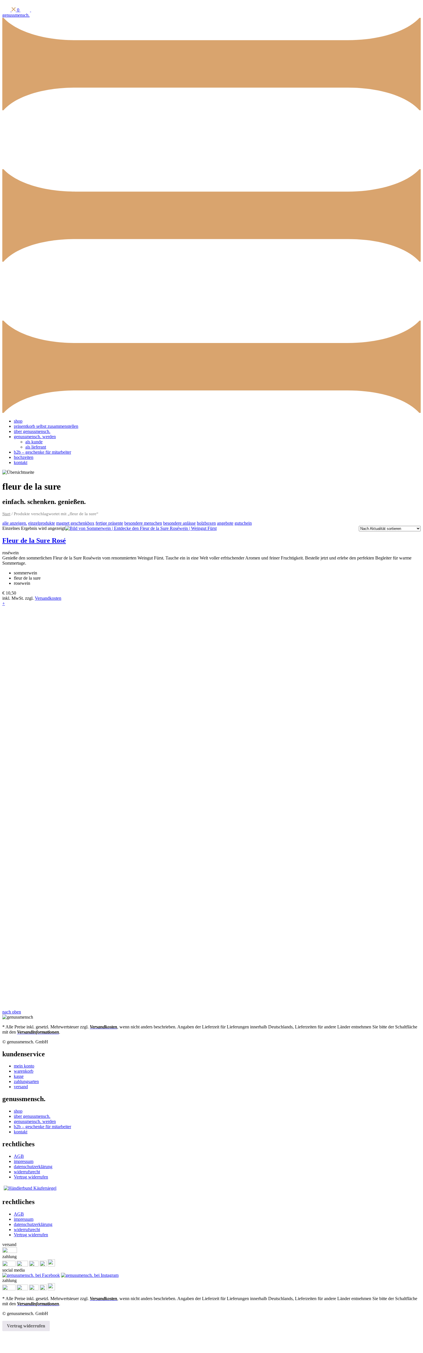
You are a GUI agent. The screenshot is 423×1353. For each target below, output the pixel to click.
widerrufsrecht (27, 1171)
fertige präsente (109, 523)
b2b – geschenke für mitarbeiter (42, 452)
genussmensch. (16, 15)
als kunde (34, 441)
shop (18, 421)
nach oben (11, 1011)
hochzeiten (23, 457)
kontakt (20, 462)
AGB (19, 1156)
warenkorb (23, 1071)
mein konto (24, 1065)
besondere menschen (143, 523)
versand (21, 1086)
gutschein (243, 523)
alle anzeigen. (14, 523)
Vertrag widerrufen (31, 1176)
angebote (225, 523)
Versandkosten (48, 598)
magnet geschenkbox (75, 523)
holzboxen (206, 523)
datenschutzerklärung (33, 1166)
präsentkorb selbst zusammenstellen (46, 426)
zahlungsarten (26, 1081)
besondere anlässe (179, 523)
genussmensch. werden (35, 436)
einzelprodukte (41, 523)
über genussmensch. (32, 431)
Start (6, 513)
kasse (19, 1076)
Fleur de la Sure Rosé (34, 540)
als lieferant (35, 446)
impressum (23, 1161)
